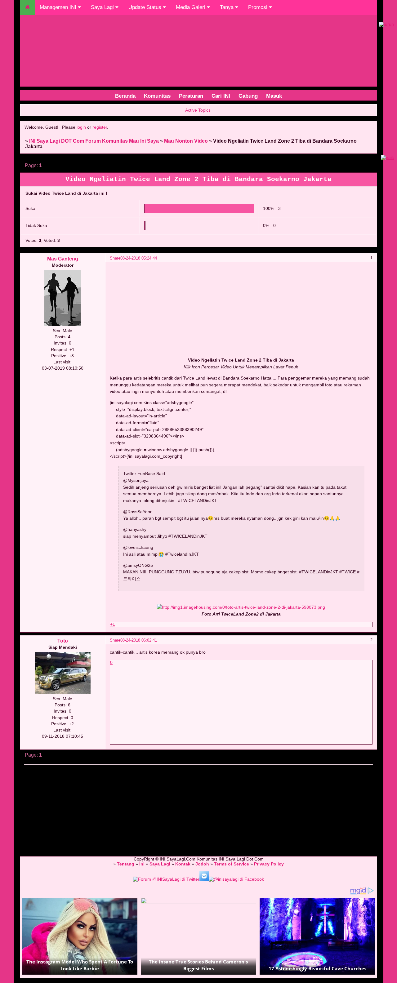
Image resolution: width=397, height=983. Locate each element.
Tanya (227, 7)
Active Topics (198, 110)
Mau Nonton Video (186, 141)
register (99, 127)
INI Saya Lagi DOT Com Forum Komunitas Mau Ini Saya (94, 141)
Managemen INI (59, 7)
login (81, 127)
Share (115, 258)
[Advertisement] (198, 807)
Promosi (258, 7)
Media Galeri (191, 7)
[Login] (274, 96)
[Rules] (191, 96)
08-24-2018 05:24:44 (138, 258)
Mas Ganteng (62, 258)
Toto (62, 640)
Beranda (125, 96)
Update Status (145, 7)
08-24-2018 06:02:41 (138, 640)
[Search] (221, 96)
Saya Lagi (103, 7)
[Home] (157, 96)
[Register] (248, 96)
